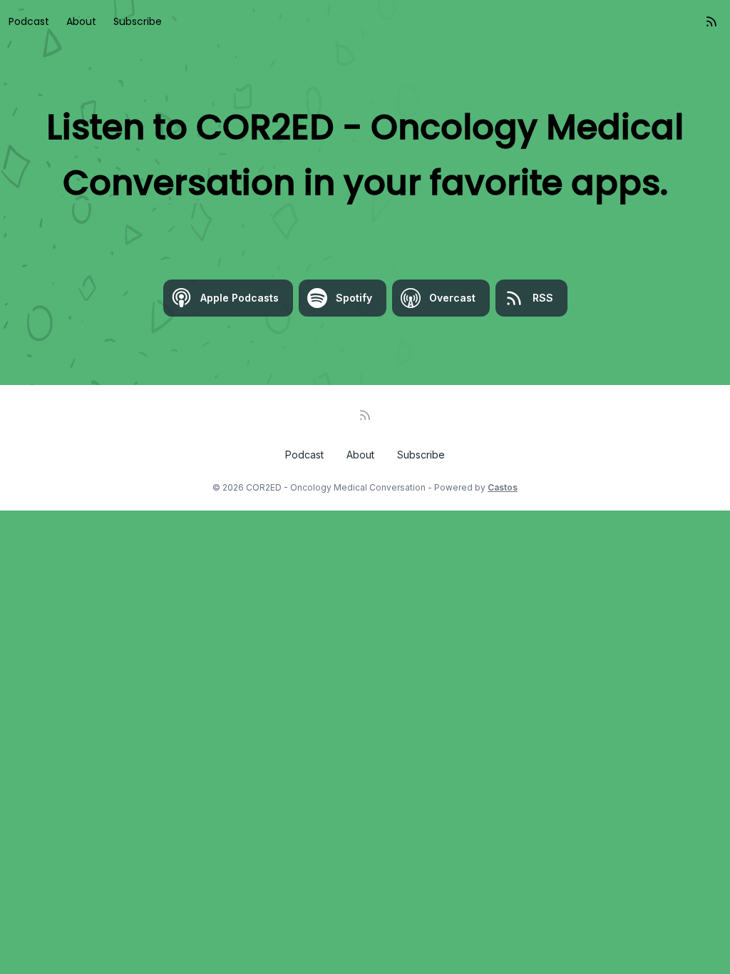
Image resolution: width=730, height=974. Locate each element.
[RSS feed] (711, 21)
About (81, 21)
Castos (503, 487)
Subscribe (137, 21)
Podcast (29, 21)
